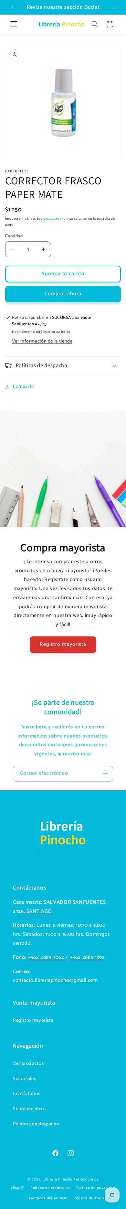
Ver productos (28, 1063)
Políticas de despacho (36, 1124)
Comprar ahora (63, 294)
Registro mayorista (63, 644)
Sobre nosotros (29, 1109)
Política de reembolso (50, 1188)
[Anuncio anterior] (12, 7)
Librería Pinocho (57, 1179)
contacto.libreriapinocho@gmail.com (55, 980)
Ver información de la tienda (42, 341)
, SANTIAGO (38, 911)
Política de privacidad (95, 1188)
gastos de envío (56, 219)
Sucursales (24, 1079)
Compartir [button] (24, 386)
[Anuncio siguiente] (114, 7)
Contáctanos (26, 1094)
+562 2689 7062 (46, 957)
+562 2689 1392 (87, 957)
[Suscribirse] (105, 774)
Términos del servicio (47, 1198)
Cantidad (14, 236)
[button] (13, 24)
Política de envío (89, 1198)
